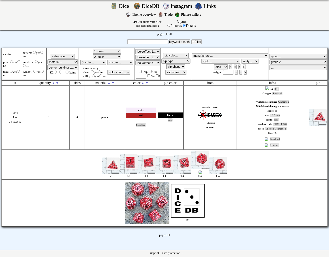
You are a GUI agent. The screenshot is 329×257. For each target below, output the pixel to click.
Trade (168, 14)
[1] (166, 34)
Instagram (182, 6)
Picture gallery (192, 14)
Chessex (274, 145)
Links (210, 6)
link (15, 117)
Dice (125, 6)
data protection (171, 253)
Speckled (275, 139)
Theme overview (144, 14)
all (170, 34)
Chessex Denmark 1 (276, 128)
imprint (155, 253)
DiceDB (151, 6)
